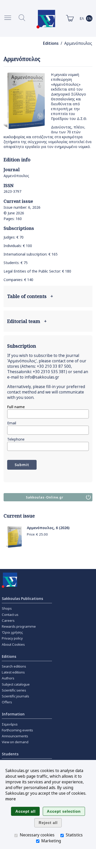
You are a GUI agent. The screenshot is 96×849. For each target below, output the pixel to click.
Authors (8, 678)
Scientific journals (15, 696)
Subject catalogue (16, 684)
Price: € (37, 534)
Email (11, 423)
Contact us (10, 614)
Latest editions (13, 672)
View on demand (15, 742)
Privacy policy (12, 638)
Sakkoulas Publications (22, 598)
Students (10, 753)
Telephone (16, 439)
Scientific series (14, 690)
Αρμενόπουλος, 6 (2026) (48, 527)
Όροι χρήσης (12, 632)
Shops (7, 608)
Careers (8, 620)
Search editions (14, 666)
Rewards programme (19, 626)
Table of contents (30, 296)
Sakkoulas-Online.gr (44, 497)
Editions (51, 43)
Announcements (15, 736)
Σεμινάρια (9, 724)
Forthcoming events (17, 730)
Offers (7, 702)
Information (13, 714)
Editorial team (27, 321)
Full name (16, 406)
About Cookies (13, 644)
